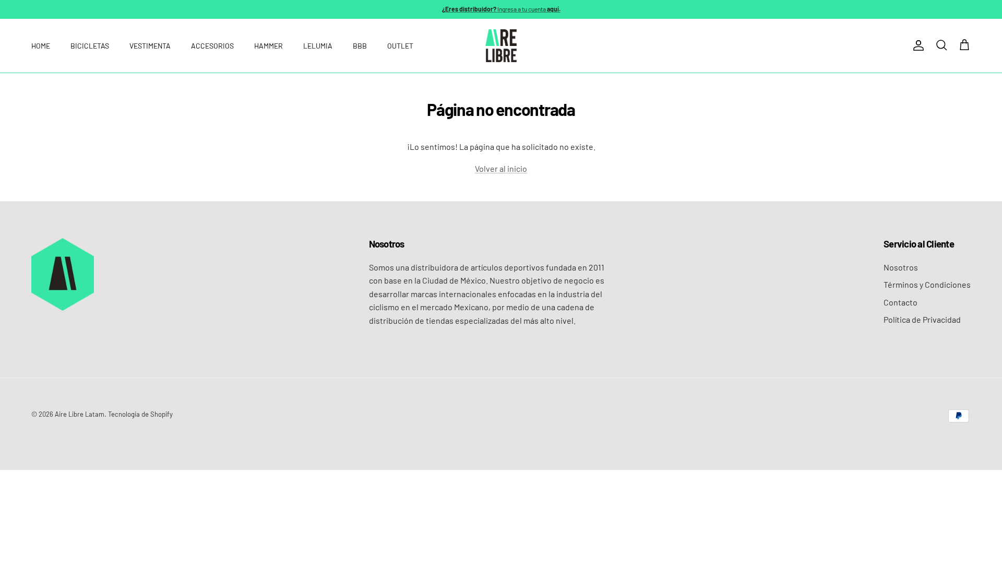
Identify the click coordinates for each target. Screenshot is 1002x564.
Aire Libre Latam (79, 414)
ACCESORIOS (212, 45)
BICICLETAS (89, 45)
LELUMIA (317, 45)
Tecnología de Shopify (140, 414)
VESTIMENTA (150, 45)
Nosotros (901, 267)
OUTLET (400, 45)
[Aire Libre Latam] (501, 45)
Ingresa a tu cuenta (501, 9)
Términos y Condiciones (927, 284)
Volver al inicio (501, 168)
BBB (360, 45)
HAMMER (268, 45)
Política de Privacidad (922, 319)
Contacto (900, 302)
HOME (40, 45)
